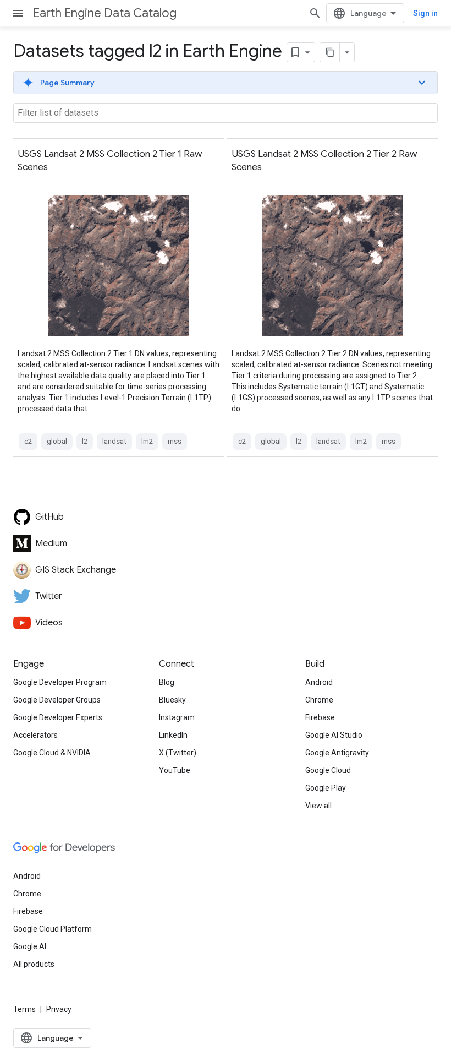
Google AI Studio (333, 735)
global (57, 441)
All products (33, 964)
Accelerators (35, 735)
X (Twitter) (177, 752)
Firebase (320, 717)
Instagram (177, 717)
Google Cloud (328, 770)
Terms (24, 1009)
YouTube (174, 770)
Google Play (325, 787)
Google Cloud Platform (52, 928)
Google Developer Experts (57, 717)
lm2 (147, 441)
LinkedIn (173, 735)
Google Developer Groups (57, 699)
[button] (225, 83)
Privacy (59, 1009)
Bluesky (172, 699)
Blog (166, 682)
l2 (84, 441)
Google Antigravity (337, 752)
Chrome (319, 699)
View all (318, 805)
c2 (28, 441)
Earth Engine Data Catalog (105, 13)
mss (175, 441)
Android (319, 682)
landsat (114, 441)
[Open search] (315, 13)
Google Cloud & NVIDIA (52, 752)
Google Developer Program (60, 682)
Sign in (425, 13)
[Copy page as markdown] (330, 52)
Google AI (29, 946)
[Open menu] (18, 13)
